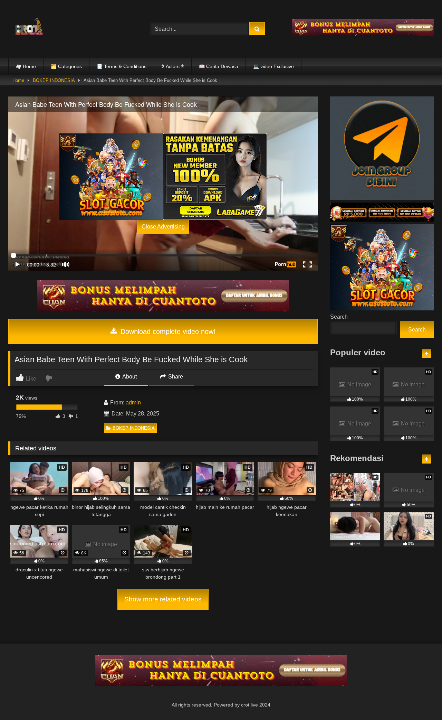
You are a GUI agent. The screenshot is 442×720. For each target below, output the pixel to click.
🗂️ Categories (66, 66)
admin (133, 402)
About (129, 377)
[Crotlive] (29, 27)
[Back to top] (420, 699)
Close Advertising (163, 227)
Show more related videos (163, 599)
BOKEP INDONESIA (54, 80)
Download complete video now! (166, 331)
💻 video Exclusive (273, 66)
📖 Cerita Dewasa (218, 66)
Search (339, 317)
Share (175, 377)
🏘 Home (26, 66)
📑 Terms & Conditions (121, 66)
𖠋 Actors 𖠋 (172, 66)
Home (18, 80)
